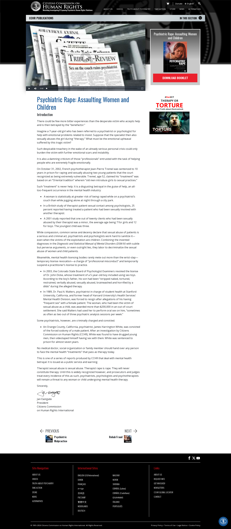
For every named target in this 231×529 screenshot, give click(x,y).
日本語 (81, 493)
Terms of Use (170, 525)
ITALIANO (116, 501)
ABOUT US (108, 9)
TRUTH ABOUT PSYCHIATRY (138, 9)
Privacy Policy (157, 525)
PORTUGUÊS (117, 506)
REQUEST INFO (159, 479)
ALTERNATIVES (194, 9)
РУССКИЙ (81, 497)
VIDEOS (120, 9)
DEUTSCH (81, 510)
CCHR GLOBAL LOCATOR (163, 492)
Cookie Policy (194, 525)
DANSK (80, 479)
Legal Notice (182, 525)
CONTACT (157, 496)
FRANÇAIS (82, 484)
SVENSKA (116, 484)
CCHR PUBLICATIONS (41, 18)
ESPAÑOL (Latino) (119, 488)
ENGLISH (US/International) (88, 475)
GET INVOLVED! (159, 483)
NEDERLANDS (83, 506)
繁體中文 (82, 501)
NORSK (115, 479)
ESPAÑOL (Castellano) (121, 493)
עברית (81, 488)
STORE (172, 9)
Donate (178, 3)
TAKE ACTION (160, 9)
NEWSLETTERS (159, 487)
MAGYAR (116, 475)
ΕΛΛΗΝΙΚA (118, 497)
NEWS (181, 9)
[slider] (92, 88)
